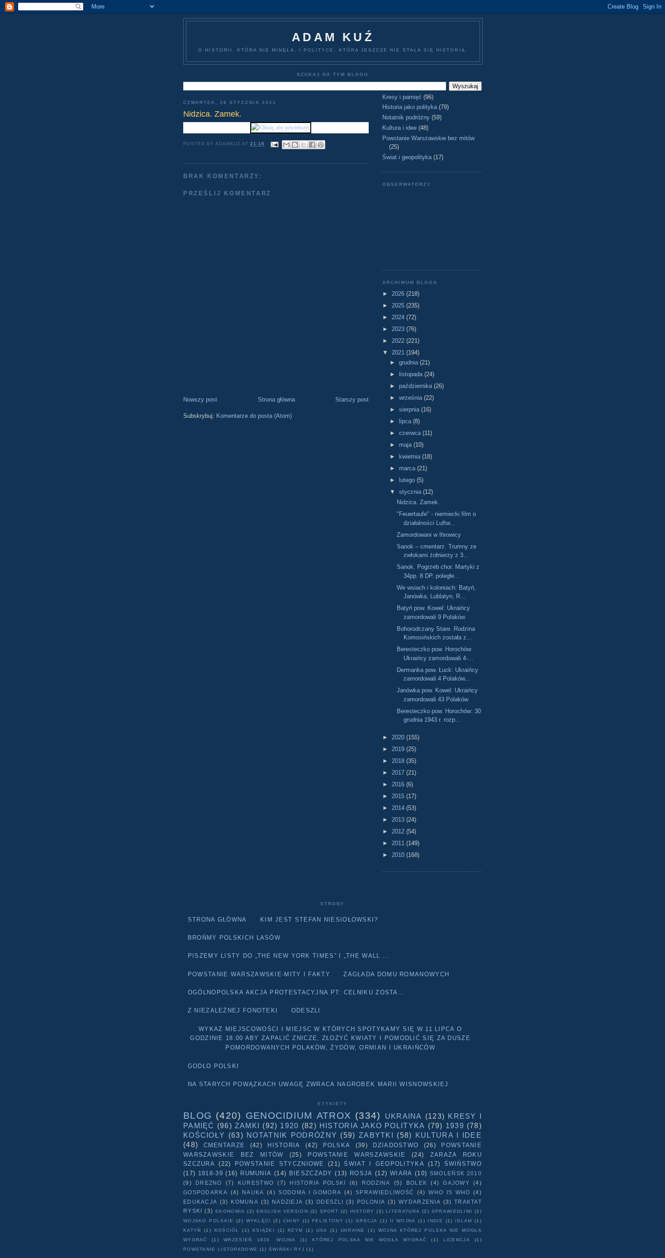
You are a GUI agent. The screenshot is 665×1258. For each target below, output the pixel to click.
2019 (399, 749)
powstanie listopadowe (220, 1249)
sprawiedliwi (452, 1211)
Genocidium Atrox (298, 1115)
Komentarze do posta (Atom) (254, 415)
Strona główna (276, 399)
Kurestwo (256, 1183)
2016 (399, 784)
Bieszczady (310, 1173)
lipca (406, 421)
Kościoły (204, 1135)
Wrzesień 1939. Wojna (259, 1239)
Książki (263, 1230)
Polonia (371, 1202)
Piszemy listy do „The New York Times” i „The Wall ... (289, 955)
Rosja (361, 1173)
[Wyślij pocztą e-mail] (286, 144)
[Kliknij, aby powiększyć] (280, 127)
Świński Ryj (286, 1249)
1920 (289, 1126)
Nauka (253, 1192)
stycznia (411, 491)
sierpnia (410, 409)
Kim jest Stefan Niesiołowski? (319, 919)
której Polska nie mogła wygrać (369, 1239)
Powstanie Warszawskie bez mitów (428, 138)
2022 (399, 340)
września (411, 397)
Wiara (401, 1173)
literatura (403, 1211)
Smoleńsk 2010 (456, 1173)
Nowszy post (200, 399)
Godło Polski (213, 1066)
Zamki (247, 1126)
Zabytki (376, 1135)
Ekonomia (230, 1211)
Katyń (192, 1230)
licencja (456, 1239)
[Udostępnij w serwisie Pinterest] (320, 144)
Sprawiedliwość (385, 1192)
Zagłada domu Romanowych (396, 974)
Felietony (327, 1220)
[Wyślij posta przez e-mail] (274, 144)
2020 (399, 737)
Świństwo (463, 1163)
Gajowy (456, 1183)
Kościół (226, 1230)
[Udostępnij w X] (303, 144)
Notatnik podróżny (406, 117)
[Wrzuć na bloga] (294, 144)
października (416, 386)
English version (282, 1211)
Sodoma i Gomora (309, 1192)
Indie (435, 1220)
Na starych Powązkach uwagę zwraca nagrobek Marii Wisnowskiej (318, 1084)
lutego (408, 480)
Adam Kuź (333, 37)
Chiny (291, 1220)
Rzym (295, 1230)
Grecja (367, 1220)
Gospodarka (205, 1192)
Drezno (208, 1183)
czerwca (411, 433)
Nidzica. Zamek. (418, 502)
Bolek (417, 1183)
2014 (399, 807)
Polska (337, 1145)
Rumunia (255, 1173)
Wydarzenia (420, 1202)
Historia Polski (318, 1183)
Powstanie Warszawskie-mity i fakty (259, 974)
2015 (399, 796)
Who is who (449, 1192)
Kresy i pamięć (402, 97)
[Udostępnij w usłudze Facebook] (312, 144)
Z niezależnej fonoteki (233, 1010)
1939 (455, 1126)
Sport (329, 1211)
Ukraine (353, 1230)
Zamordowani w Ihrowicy (429, 534)
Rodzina (376, 1183)
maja (406, 444)
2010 (399, 854)
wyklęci (258, 1220)
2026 (399, 293)
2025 (399, 305)
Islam (463, 1220)
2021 (399, 352)
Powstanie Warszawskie (356, 1154)
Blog (197, 1115)
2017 (399, 772)
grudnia (409, 362)
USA (322, 1230)
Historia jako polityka (409, 107)
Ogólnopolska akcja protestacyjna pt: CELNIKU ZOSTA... (296, 992)
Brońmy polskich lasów (234, 937)
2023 (399, 329)
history (362, 1211)
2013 (399, 819)
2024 (399, 317)
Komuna (244, 1202)
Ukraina (403, 1116)
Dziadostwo (395, 1145)
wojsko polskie (208, 1220)
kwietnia (410, 456)
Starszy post (352, 399)
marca (408, 468)
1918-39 (210, 1173)
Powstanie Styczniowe (279, 1163)
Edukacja (200, 1202)
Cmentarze (224, 1145)
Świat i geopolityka (407, 157)
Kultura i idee (399, 127)
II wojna (403, 1220)
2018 (399, 760)
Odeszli (306, 1010)
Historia (283, 1145)
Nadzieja (287, 1202)
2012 (399, 831)
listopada (411, 374)
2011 (399, 843)
